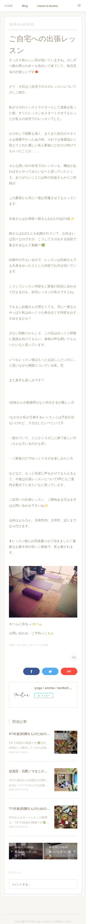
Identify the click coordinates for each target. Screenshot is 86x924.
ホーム (37, 623)
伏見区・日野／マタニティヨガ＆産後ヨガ (39, 771)
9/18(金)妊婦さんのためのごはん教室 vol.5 (40, 733)
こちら (49, 633)
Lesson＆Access (47, 6)
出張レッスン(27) (18, 645)
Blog (25, 6)
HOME (9, 6)
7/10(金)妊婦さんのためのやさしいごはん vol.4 (43, 808)
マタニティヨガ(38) (38, 645)
